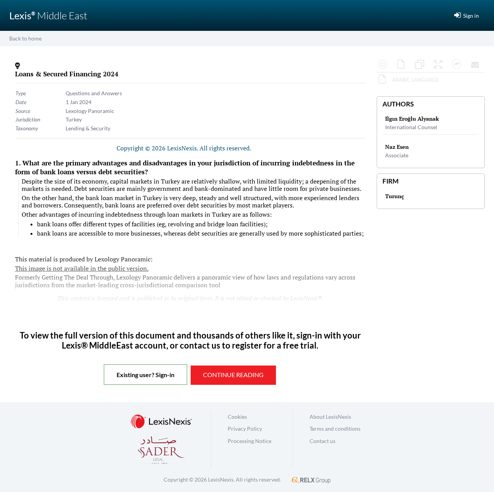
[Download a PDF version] (403, 64)
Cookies (237, 416)
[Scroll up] (431, 87)
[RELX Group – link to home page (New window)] (311, 479)
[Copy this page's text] (421, 64)
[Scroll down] (431, 395)
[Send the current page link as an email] (477, 64)
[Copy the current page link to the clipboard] (458, 64)
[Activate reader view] (440, 64)
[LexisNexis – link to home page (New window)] (161, 422)
